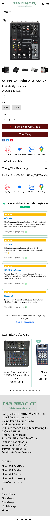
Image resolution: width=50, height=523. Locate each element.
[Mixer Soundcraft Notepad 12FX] (17, 354)
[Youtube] (26, 519)
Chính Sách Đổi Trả (12, 474)
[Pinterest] (11, 140)
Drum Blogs (8, 502)
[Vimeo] (30, 519)
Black (6, 107)
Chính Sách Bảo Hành (13, 466)
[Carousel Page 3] (17, 390)
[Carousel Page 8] (33, 390)
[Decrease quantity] (4, 119)
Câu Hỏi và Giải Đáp (12, 482)
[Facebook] (3, 140)
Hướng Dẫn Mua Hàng (15, 168)
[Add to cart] (25, 126)
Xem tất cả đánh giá (25, 322)
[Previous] (3, 70)
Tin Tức (6, 510)
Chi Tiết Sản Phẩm (12, 161)
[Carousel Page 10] (39, 390)
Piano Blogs (8, 498)
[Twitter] (7, 140)
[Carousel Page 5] (23, 390)
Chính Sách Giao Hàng (13, 478)
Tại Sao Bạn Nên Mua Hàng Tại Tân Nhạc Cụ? (25, 175)
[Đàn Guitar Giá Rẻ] (25, 4)
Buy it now (25, 134)
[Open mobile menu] (3, 4)
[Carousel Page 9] (36, 390)
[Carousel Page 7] (30, 390)
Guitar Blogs (8, 494)
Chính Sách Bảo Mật (12, 470)
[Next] (46, 70)
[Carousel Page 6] (26, 390)
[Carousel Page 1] (10, 390)
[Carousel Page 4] (20, 390)
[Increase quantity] (14, 119)
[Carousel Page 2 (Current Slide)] (13, 390)
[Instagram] (22, 519)
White (16, 107)
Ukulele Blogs (9, 506)
